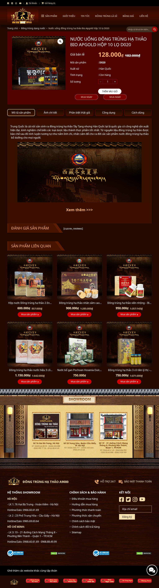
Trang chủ (12, 28)
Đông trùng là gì (106, 15)
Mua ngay (86, 96)
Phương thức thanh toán (86, 510)
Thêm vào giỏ (110, 91)
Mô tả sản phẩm (21, 112)
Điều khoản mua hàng (85, 498)
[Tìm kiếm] (154, 29)
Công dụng (108, 112)
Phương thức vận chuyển (86, 515)
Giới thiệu (69, 15)
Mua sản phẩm (29, 314)
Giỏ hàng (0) (49, 3)
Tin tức (85, 15)
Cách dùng (138, 112)
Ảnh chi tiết (50, 112)
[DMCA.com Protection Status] (58, 553)
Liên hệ (143, 15)
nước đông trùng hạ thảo (134, 134)
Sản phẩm (51, 15)
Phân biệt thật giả (79, 112)
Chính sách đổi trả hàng (86, 526)
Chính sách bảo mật (83, 521)
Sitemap (76, 532)
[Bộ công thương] (15, 553)
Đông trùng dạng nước (33, 28)
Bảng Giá (128, 15)
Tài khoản (32, 3)
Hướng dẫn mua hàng (85, 504)
